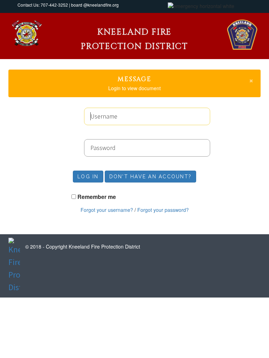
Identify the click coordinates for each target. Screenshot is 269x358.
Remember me (96, 197)
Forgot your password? (163, 209)
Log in (88, 176)
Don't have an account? (150, 176)
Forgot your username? (107, 209)
